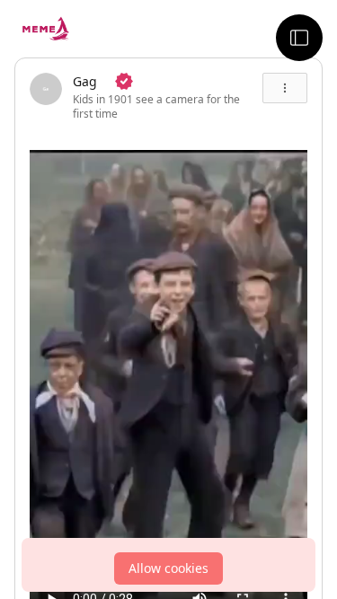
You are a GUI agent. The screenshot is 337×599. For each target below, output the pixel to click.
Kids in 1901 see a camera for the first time (156, 106)
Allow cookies (168, 568)
